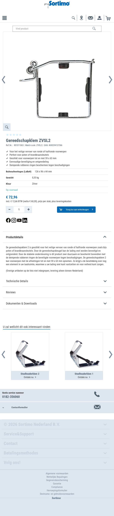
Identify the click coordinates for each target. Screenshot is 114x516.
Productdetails (14, 237)
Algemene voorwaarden (57, 473)
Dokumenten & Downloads (21, 303)
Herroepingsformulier (57, 490)
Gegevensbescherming (57, 480)
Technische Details (17, 281)
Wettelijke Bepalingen (57, 476)
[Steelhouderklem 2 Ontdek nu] (30, 344)
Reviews (11, 292)
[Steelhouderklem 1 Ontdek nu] (84, 344)
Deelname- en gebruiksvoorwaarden (57, 493)
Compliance (57, 487)
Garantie (57, 483)
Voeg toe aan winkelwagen (77, 209)
